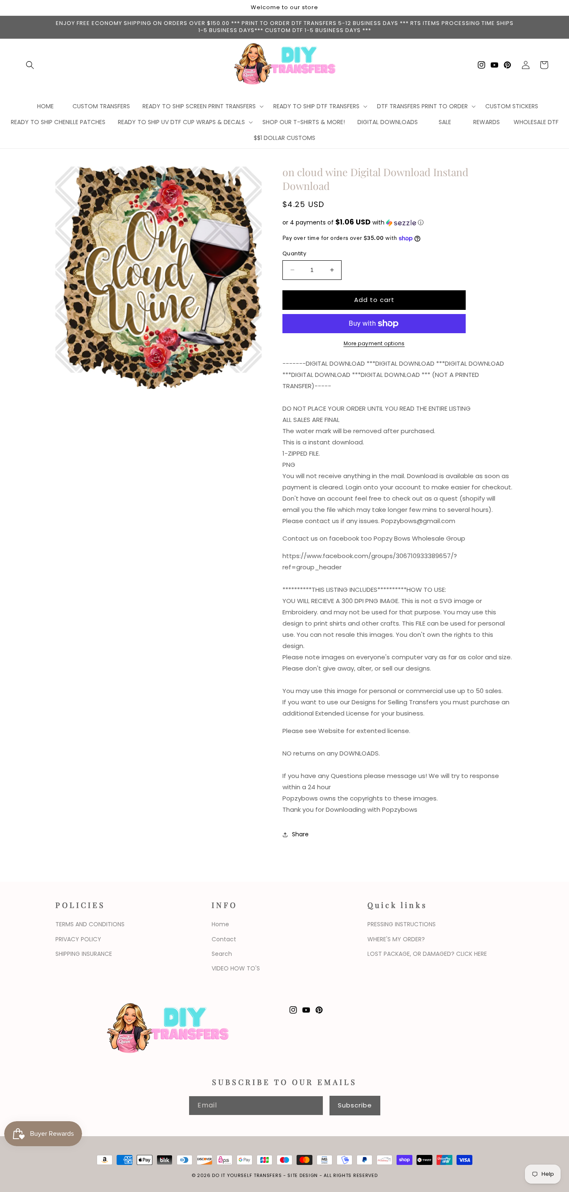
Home (220, 924)
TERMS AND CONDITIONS (90, 924)
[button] (30, 65)
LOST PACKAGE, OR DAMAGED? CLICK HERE (427, 954)
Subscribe (355, 1105)
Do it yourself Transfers (247, 1175)
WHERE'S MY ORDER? (396, 939)
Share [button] (300, 834)
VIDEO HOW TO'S (236, 968)
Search (222, 954)
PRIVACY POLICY (78, 939)
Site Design (302, 1175)
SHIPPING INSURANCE (83, 954)
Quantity (294, 253)
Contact (224, 939)
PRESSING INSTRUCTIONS (401, 924)
